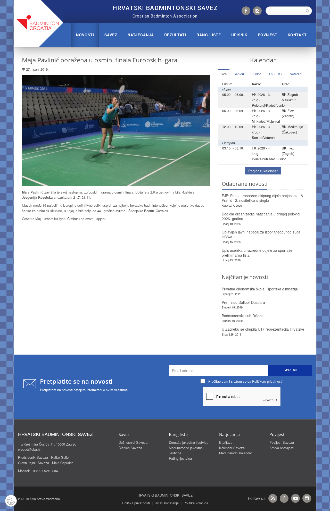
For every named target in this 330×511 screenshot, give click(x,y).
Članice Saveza (130, 447)
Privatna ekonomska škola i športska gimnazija (260, 288)
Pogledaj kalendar (263, 170)
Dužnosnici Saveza (133, 442)
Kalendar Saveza (232, 447)
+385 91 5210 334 (44, 470)
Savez (110, 34)
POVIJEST (267, 34)
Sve (224, 73)
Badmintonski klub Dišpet (242, 315)
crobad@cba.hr (29, 449)
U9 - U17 (275, 73)
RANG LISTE (208, 34)
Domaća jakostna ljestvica (188, 442)
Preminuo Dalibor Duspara (243, 302)
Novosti (85, 34)
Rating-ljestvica (180, 458)
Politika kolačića (196, 502)
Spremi (290, 370)
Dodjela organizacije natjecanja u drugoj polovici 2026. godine (261, 216)
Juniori (256, 73)
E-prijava (225, 442)
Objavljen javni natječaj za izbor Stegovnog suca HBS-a (261, 234)
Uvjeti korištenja (167, 502)
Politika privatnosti (136, 502)
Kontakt (297, 34)
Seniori (239, 73)
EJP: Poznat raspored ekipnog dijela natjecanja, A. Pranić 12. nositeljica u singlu (263, 198)
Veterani (296, 73)
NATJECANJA (141, 34)
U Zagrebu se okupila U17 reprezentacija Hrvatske (263, 329)
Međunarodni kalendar (235, 452)
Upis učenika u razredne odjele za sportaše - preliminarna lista (258, 253)
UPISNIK (239, 34)
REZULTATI (175, 34)
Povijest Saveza (281, 442)
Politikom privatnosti (267, 381)
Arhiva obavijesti (281, 447)
